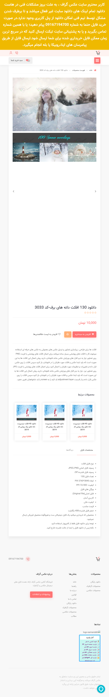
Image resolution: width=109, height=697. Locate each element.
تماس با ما (72, 599)
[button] (20, 60)
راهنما (74, 586)
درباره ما (73, 590)
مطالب (73, 616)
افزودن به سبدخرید (83, 334)
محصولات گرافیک (93, 586)
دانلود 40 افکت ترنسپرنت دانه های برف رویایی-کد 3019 (82, 426)
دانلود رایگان (95, 582)
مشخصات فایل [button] (86, 450)
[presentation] (95, 191)
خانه (74, 582)
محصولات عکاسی (93, 590)
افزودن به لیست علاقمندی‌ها (45, 334)
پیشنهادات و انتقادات (41, 594)
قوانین (74, 594)
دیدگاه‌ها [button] (69, 450)
